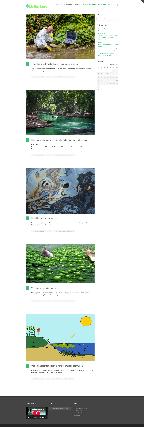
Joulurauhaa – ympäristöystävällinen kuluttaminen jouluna (108, 44)
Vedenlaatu (78, 4)
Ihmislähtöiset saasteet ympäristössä (94, 4)
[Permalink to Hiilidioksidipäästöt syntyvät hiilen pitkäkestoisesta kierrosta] (60, 112)
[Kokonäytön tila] (45, 417)
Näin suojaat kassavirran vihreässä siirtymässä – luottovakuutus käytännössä (108, 31)
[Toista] (28, 417)
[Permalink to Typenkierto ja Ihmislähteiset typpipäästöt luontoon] (60, 36)
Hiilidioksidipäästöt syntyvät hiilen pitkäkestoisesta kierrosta (59, 140)
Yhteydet (110, 4)
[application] (37, 413)
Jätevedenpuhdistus (66, 4)
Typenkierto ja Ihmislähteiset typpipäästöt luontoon (55, 64)
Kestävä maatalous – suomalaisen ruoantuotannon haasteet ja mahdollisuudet (107, 38)
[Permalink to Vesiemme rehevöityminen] (60, 263)
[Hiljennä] (43, 417)
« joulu (98, 89)
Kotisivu (56, 4)
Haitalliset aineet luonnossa (44, 218)
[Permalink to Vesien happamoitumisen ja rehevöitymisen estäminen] (60, 337)
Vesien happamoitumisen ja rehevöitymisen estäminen (57, 366)
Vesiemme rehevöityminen (43, 288)
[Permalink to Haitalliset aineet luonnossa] (60, 191)
